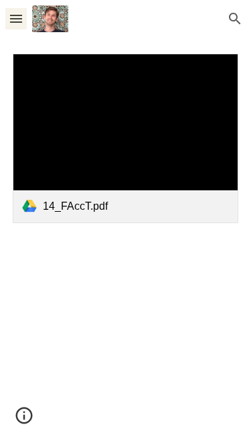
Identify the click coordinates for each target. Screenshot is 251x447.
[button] (16, 18)
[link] (126, 138)
